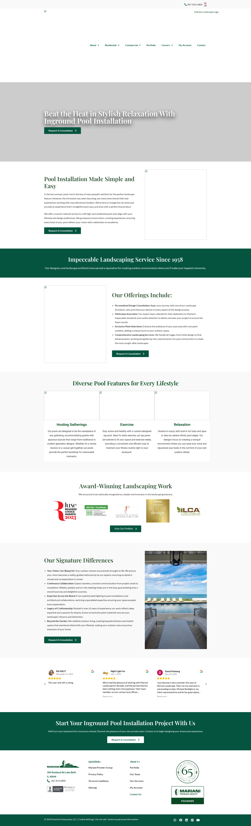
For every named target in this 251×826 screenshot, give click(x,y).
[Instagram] (175, 820)
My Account (185, 45)
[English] (205, 3)
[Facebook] (181, 820)
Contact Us (135, 794)
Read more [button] (107, 696)
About (93, 45)
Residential (110, 45)
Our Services (137, 781)
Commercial (131, 45)
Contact (201, 45)
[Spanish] (205, 6)
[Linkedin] (186, 820)
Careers (166, 45)
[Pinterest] (192, 820)
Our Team (135, 774)
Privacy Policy (95, 774)
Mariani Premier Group (100, 767)
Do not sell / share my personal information (116, 819)
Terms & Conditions (98, 781)
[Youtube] (198, 820)
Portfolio (151, 45)
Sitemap (92, 787)
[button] (45, 510)
